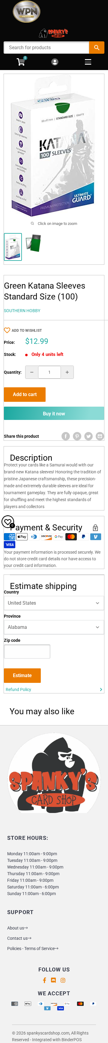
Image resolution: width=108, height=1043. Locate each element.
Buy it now (54, 414)
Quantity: (13, 372)
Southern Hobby (22, 310)
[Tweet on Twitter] (88, 436)
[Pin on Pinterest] (77, 436)
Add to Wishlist (27, 330)
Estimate (22, 675)
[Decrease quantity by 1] (32, 372)
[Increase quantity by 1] (67, 372)
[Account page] (54, 62)
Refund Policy (18, 689)
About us (15, 928)
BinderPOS (72, 1039)
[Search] (96, 47)
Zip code (12, 640)
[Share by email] (100, 436)
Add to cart (25, 394)
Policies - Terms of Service (31, 948)
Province (12, 616)
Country (11, 592)
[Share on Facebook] (66, 436)
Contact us (17, 938)
